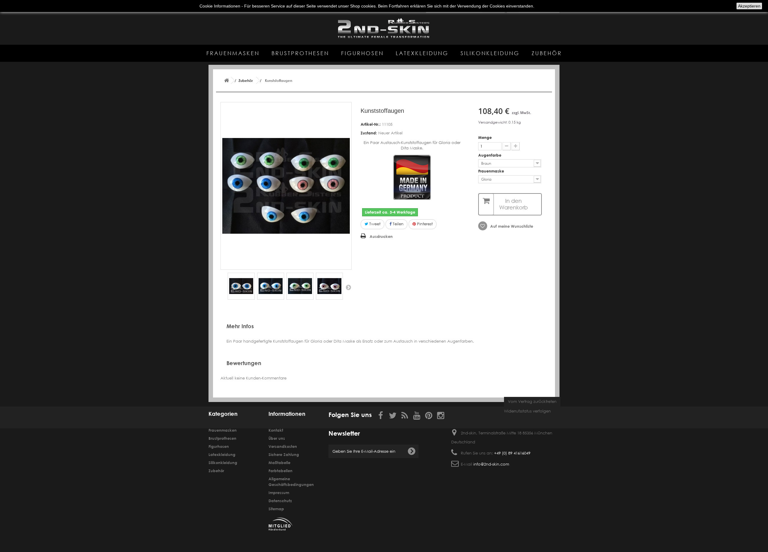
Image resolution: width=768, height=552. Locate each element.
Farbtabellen (280, 470)
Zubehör (547, 53)
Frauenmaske (491, 171)
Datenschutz (280, 500)
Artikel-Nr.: (371, 124)
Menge (485, 137)
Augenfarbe (490, 155)
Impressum (278, 492)
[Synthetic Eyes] (241, 286)
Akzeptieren (749, 6)
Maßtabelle (279, 462)
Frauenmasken (233, 53)
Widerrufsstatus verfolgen (527, 411)
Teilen (398, 223)
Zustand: (369, 132)
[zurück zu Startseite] (226, 80)
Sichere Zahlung (283, 454)
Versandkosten (282, 446)
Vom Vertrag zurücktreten (532, 401)
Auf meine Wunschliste (511, 226)
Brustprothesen (300, 53)
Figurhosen (362, 53)
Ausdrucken (381, 236)
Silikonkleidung (490, 53)
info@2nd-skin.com (491, 464)
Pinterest (424, 223)
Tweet (374, 223)
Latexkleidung (422, 53)
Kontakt (275, 430)
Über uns (276, 438)
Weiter (348, 287)
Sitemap (276, 508)
